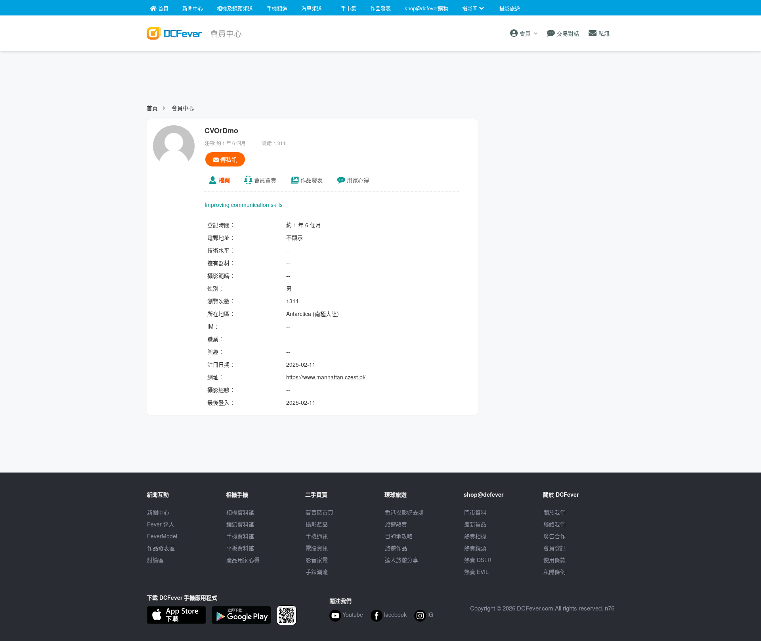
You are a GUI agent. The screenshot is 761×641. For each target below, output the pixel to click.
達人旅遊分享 (401, 560)
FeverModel (162, 536)
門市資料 (475, 512)
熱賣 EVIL (476, 572)
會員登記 (554, 548)
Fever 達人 (160, 524)
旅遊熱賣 (396, 524)
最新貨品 (475, 524)
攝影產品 (317, 524)
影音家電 (317, 560)
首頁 (152, 108)
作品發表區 (161, 548)
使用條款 (554, 560)
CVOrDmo (221, 130)
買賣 (265, 180)
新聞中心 (158, 512)
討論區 (155, 560)
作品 (311, 180)
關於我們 (554, 512)
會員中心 (183, 108)
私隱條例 (554, 572)
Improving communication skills (244, 205)
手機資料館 (240, 536)
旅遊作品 (396, 548)
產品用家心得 (243, 560)
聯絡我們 (554, 524)
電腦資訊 (317, 548)
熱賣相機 (475, 536)
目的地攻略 (399, 536)
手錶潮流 (317, 572)
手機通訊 (317, 536)
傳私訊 (228, 159)
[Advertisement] (380, 74)
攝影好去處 (404, 512)
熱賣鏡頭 (475, 548)
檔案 (224, 180)
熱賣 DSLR (477, 560)
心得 (358, 180)
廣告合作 (554, 536)
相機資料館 (240, 512)
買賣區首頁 (319, 512)
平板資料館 (240, 548)
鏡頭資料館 (240, 524)
